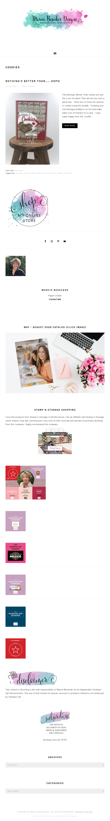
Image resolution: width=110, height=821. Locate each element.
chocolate (19, 173)
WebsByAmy (73, 816)
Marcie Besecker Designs (55, 24)
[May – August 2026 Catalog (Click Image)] (55, 392)
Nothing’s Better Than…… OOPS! (33, 81)
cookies (38, 173)
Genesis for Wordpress (43, 816)
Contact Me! (55, 299)
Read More (70, 126)
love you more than (49, 173)
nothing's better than (64, 173)
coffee (33, 173)
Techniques (19, 170)
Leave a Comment (28, 86)
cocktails (26, 173)
